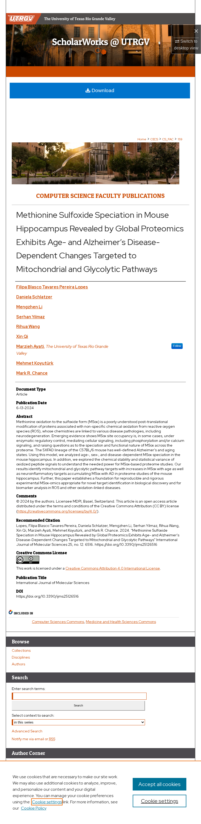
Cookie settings (47, 802)
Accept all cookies (159, 784)
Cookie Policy (33, 808)
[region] (100, 792)
